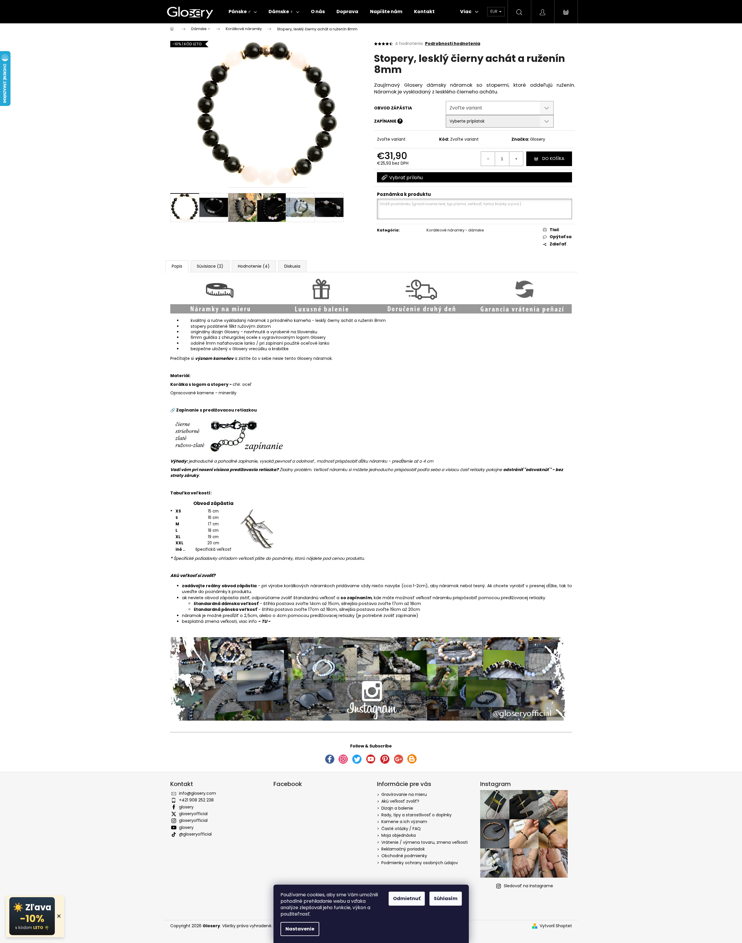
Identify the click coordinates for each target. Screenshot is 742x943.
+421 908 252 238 (196, 800)
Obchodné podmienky (404, 856)
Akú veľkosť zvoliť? (400, 801)
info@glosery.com (197, 793)
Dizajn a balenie (397, 808)
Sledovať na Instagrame (528, 886)
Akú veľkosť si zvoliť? (192, 575)
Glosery (537, 139)
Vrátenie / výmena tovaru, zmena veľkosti (424, 842)
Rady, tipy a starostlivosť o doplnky (416, 815)
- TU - (264, 621)
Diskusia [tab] (292, 266)
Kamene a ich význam (404, 822)
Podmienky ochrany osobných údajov (419, 863)
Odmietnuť (406, 898)
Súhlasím (445, 898)
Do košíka (553, 158)
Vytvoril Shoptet (556, 926)
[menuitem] (243, 11)
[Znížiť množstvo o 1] (488, 159)
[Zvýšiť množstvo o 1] (516, 159)
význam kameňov (214, 358)
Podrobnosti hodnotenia (452, 43)
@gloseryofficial (195, 834)
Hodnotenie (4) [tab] (254, 266)
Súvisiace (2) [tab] (210, 266)
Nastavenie (299, 928)
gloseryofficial (193, 814)
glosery (186, 807)
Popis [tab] (177, 266)
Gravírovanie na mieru (404, 794)
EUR (494, 11)
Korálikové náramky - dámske (455, 230)
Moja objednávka (398, 835)
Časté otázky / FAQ (401, 829)
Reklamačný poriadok (403, 849)
